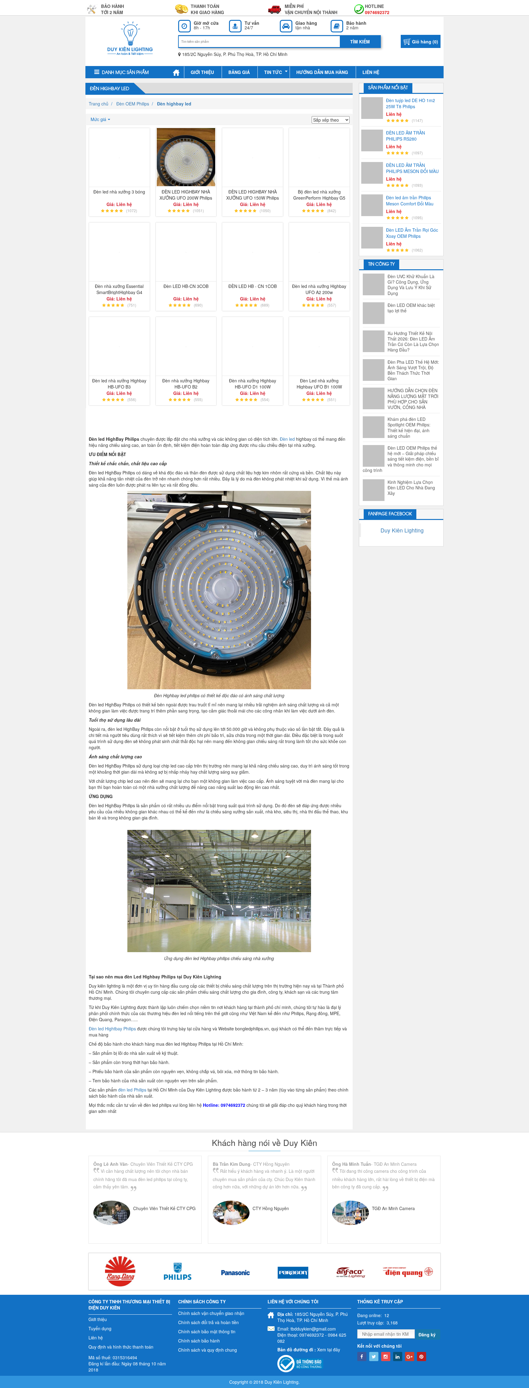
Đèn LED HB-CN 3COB (185, 286)
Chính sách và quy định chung (207, 1350)
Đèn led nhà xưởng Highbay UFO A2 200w (319, 289)
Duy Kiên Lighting (402, 530)
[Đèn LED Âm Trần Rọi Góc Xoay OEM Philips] (373, 238)
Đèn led (287, 439)
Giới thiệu (202, 72)
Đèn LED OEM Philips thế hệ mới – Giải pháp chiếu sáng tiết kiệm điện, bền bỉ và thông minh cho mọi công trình (401, 459)
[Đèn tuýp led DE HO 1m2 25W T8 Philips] (373, 108)
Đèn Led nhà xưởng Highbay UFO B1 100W (319, 383)
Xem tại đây (328, 1349)
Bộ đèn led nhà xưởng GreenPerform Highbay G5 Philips (319, 194)
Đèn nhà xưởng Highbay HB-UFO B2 (185, 383)
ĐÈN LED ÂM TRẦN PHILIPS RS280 (405, 136)
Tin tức (273, 72)
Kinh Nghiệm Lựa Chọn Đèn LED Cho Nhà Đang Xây (411, 487)
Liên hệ (370, 72)
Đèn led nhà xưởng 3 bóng (119, 192)
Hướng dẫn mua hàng (322, 72)
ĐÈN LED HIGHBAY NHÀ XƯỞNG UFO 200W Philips (185, 194)
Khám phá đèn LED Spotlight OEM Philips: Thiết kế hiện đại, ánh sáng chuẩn (409, 427)
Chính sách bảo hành (199, 1341)
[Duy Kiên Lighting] (130, 38)
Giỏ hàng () (425, 42)
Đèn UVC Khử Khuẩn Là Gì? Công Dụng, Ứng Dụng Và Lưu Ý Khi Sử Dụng (411, 285)
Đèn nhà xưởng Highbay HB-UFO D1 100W (252, 383)
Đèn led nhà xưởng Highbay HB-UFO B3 (119, 383)
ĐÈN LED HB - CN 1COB (252, 286)
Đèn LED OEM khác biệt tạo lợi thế (411, 307)
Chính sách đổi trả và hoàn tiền (208, 1322)
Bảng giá (239, 72)
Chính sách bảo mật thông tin (206, 1331)
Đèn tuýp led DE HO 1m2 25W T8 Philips (410, 103)
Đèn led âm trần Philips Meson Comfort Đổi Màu (409, 200)
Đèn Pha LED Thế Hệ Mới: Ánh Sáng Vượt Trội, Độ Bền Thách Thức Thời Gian (413, 370)
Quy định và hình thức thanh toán (120, 1347)
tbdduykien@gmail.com (313, 1329)
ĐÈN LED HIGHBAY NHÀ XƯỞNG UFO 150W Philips (252, 194)
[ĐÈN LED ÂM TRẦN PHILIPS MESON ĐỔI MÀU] (373, 173)
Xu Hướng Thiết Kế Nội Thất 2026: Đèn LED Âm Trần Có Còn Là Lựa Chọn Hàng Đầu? (413, 341)
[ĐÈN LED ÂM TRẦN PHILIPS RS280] (373, 140)
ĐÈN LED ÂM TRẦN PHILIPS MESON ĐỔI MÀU (412, 168)
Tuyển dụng (99, 1328)
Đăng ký (427, 1334)
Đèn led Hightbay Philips (112, 1028)
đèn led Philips (132, 1090)
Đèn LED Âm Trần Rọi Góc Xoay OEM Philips (412, 233)
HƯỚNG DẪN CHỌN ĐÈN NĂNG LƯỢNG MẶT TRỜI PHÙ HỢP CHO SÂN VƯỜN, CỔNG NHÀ (413, 399)
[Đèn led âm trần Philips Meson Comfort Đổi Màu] (373, 205)
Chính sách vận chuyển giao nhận (211, 1313)
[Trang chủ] (176, 72)
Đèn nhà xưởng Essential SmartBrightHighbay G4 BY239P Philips (119, 289)
